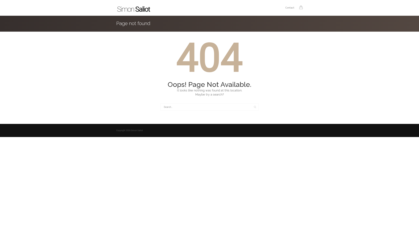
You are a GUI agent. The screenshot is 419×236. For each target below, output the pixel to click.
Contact (289, 7)
